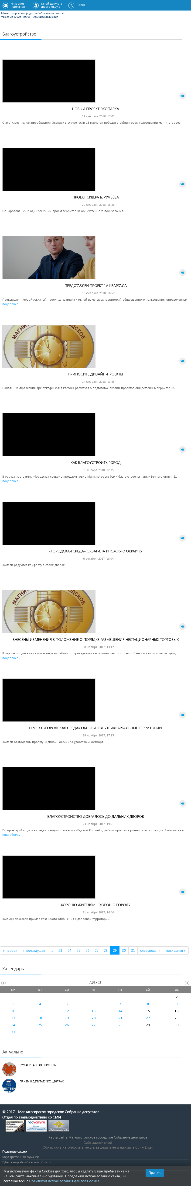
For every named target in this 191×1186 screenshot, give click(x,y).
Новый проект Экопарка (95, 108)
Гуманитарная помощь (38, 1065)
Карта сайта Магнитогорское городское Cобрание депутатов (97, 1137)
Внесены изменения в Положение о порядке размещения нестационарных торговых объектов (96, 642)
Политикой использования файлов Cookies (64, 1181)
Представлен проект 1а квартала (96, 285)
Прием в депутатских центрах (42, 1081)
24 (69, 950)
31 (133, 950)
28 (106, 950)
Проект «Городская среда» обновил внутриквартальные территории (95, 727)
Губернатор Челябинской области (26, 1162)
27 (97, 950)
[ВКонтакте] (182, 95)
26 (87, 950)
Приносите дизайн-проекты (95, 373)
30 (124, 950)
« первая (10, 950)
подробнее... (11, 304)
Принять (155, 1172)
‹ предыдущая (34, 950)
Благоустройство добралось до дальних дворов (95, 816)
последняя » (176, 950)
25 (78, 950)
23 (60, 950)
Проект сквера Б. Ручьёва (95, 197)
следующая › (150, 950)
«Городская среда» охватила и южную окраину (95, 550)
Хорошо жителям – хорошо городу (95, 904)
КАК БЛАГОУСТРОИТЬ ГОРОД (96, 462)
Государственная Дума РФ (20, 1157)
